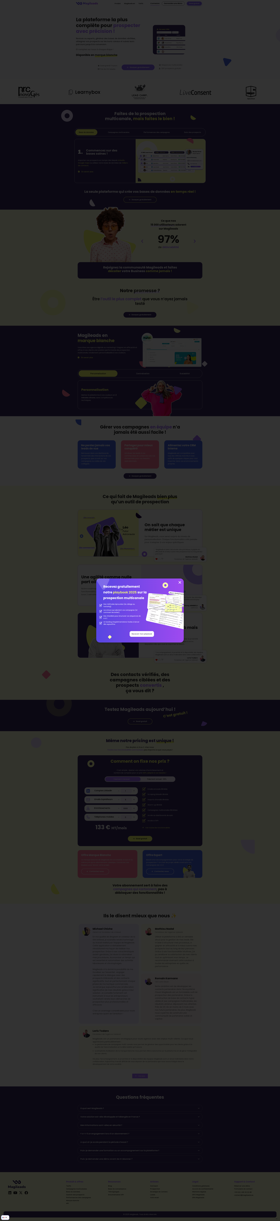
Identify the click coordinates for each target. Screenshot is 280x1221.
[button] (180, 582)
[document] (140, 610)
